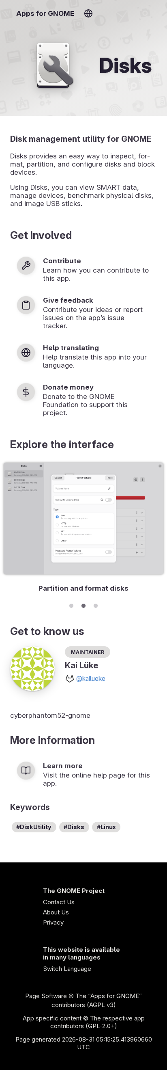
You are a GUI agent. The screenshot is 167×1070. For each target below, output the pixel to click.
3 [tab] (96, 604)
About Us (56, 912)
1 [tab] (71, 604)
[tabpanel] (83, 528)
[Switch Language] (88, 13)
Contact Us (59, 902)
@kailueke (90, 678)
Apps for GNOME (45, 13)
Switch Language (67, 969)
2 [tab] (83, 604)
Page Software (46, 996)
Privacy (53, 922)
